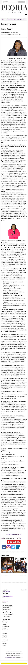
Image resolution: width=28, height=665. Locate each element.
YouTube (4, 630)
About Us (5, 643)
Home (3, 19)
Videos (4, 628)
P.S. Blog (4, 624)
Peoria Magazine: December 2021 (14, 534)
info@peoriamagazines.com (10, 657)
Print (19, 538)
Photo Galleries (6, 626)
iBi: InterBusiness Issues (8, 596)
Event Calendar (6, 622)
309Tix (4, 645)
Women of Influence (7, 616)
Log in (2, 538)
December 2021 (21, 19)
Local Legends (6, 611)
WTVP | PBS (5, 640)
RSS (8, 630)
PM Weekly (5, 621)
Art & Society (5, 601)
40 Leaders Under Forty (7, 612)
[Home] (14, 9)
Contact (4, 641)
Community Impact (7, 609)
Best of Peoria (6, 607)
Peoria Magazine (11, 19)
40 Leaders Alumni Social (8, 614)
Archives (4, 598)
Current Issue (5, 593)
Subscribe (5, 633)
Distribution (5, 635)
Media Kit (5, 636)
